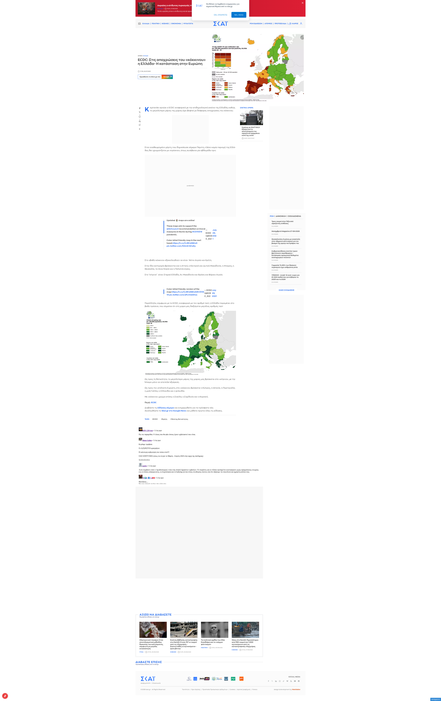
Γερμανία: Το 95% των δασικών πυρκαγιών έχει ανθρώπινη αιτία (285, 266)
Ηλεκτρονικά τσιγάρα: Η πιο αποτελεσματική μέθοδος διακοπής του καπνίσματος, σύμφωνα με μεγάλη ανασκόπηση (151, 644)
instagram (279, 681)
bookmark (140, 125)
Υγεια (141, 652)
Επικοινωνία (156, 683)
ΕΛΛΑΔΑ (145, 23)
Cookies (232, 689)
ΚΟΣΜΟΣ (165, 23)
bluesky (287, 681)
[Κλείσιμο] (302, 3)
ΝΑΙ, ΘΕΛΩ (238, 15)
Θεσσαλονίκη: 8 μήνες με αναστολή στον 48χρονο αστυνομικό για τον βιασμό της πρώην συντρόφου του (286, 241)
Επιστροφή (435, 693)
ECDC (154, 402)
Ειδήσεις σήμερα (166, 408)
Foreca (254, 689)
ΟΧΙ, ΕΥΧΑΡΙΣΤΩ (220, 15)
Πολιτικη (204, 647)
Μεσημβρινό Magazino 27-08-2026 (286, 231)
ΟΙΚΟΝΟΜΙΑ (176, 23)
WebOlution (296, 689)
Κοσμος (173, 652)
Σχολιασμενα (294, 216)
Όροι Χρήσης (195, 689)
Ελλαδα (160, 8)
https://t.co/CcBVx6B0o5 (185, 243)
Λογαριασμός (301, 23)
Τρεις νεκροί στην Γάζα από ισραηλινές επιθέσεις (282, 222)
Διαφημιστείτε (145, 683)
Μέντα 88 (233, 679)
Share (140, 129)
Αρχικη (140, 55)
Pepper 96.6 (226, 679)
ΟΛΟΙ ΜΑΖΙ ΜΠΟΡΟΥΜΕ (215, 680)
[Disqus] (199, 455)
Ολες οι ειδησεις (286, 290)
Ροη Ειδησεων (256, 23)
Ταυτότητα (185, 689)
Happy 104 (241, 679)
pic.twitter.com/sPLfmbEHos (183, 295)
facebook (140, 108)
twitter (140, 112)
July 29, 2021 (215, 234)
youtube (295, 681)
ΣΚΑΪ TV (189, 679)
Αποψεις (268, 23)
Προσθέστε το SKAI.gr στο (154, 77)
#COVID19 (197, 232)
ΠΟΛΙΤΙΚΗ (156, 23)
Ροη (272, 216)
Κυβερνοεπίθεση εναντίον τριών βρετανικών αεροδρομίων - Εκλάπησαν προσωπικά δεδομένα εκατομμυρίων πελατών (285, 254)
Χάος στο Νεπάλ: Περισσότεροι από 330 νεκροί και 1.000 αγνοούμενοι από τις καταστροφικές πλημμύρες (245, 643)
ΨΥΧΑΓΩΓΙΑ (188, 23)
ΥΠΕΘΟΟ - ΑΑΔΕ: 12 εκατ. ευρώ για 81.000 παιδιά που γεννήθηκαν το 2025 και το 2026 (285, 277)
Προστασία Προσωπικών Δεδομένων (215, 689)
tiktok (283, 681)
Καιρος (295, 23)
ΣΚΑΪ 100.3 (195, 679)
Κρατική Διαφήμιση (243, 689)
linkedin (276, 681)
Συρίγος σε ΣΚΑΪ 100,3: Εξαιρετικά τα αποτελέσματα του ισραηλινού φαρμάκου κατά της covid (251, 131)
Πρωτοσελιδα (280, 23)
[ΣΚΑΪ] (220, 23)
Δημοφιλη (281, 216)
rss (291, 681)
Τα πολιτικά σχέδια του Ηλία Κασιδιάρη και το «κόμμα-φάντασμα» (213, 642)
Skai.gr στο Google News (174, 411)
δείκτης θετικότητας (180, 419)
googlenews (298, 681)
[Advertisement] (199, 596)
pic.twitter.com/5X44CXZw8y (181, 246)
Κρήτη (164, 419)
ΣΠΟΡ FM (204, 679)
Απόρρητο (435, 699)
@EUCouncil (172, 229)
